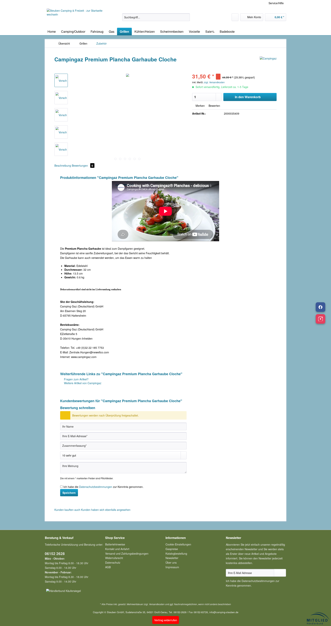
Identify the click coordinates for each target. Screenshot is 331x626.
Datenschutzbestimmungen (95, 487)
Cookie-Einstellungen (178, 544)
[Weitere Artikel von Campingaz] (268, 63)
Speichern (69, 493)
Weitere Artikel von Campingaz (82, 383)
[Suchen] (186, 17)
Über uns (171, 562)
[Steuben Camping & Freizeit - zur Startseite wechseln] (76, 17)
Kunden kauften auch (67, 510)
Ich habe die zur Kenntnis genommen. (103, 487)
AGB (108, 567)
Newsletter (172, 558)
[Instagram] (320, 319)
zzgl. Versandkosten (214, 82)
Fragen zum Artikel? (75, 379)
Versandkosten (157, 604)
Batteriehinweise (115, 544)
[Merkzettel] (235, 17)
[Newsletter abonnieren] (280, 573)
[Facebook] (320, 307)
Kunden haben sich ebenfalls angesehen (105, 510)
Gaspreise (172, 549)
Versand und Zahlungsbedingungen (126, 553)
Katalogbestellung (176, 553)
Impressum (172, 567)
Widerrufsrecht (114, 558)
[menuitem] (156, 19)
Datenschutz (112, 562)
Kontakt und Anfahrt (117, 549)
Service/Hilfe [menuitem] (276, 3)
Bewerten (214, 106)
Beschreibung (62, 165)
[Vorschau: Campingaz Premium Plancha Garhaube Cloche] (61, 80)
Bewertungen (82, 165)
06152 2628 (55, 553)
